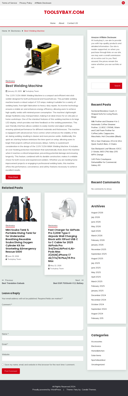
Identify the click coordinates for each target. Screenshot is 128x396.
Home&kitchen (97, 350)
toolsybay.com (64, 12)
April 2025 (96, 277)
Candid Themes (89, 389)
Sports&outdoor (98, 360)
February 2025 (98, 286)
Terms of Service (9, 3)
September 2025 (99, 254)
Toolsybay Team (32, 91)
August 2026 (97, 212)
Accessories (96, 341)
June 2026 (96, 222)
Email (5, 344)
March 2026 (96, 235)
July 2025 (95, 263)
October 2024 (97, 304)
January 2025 (97, 290)
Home (53, 23)
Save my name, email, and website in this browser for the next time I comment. (40, 364)
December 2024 (98, 295)
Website (6, 354)
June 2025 (96, 267)
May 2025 (96, 272)
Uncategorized (97, 364)
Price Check (13, 177)
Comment (7, 304)
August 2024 (97, 313)
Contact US (72, 23)
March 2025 (96, 281)
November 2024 (98, 299)
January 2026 (97, 244)
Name (5, 334)
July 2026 (95, 217)
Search (117, 86)
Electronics (10, 81)
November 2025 (98, 249)
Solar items (96, 355)
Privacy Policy (26, 3)
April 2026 (96, 231)
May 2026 (96, 226)
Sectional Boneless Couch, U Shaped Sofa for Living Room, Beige (104, 114)
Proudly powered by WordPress (47, 389)
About (61, 23)
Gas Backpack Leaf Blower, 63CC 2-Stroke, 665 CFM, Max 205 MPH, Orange (106, 151)
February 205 (97, 318)
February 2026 (98, 240)
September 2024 (99, 309)
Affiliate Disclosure (43, 3)
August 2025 (97, 258)
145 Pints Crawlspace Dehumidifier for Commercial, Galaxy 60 (104, 162)
